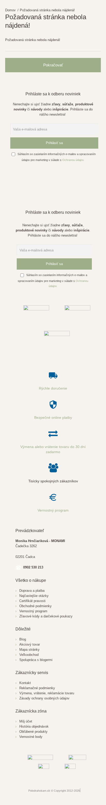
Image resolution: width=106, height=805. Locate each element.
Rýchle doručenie (53, 388)
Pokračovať (53, 65)
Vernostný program (53, 510)
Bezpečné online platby (53, 417)
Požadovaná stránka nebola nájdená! (47, 10)
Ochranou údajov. (73, 159)
